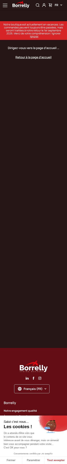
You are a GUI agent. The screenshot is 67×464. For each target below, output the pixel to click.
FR (56, 5)
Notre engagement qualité (20, 411)
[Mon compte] (44, 5)
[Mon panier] (50, 5)
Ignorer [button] (34, 36)
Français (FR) (33, 389)
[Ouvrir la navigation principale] (5, 5)
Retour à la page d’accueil (33, 57)
